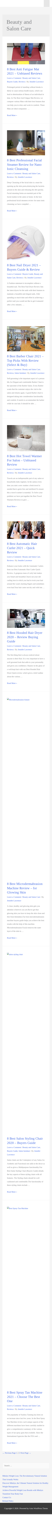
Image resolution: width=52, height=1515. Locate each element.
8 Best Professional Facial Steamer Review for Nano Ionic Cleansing (24, 164)
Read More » (12, 115)
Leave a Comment (14, 78)
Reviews (22, 82)
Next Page (26, 1453)
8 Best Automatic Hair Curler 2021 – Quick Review (22, 548)
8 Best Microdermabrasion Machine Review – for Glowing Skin (25, 888)
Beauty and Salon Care (31, 78)
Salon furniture (20, 373)
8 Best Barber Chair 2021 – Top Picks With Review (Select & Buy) (25, 360)
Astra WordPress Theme (38, 1508)
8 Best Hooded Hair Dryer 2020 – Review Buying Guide (24, 637)
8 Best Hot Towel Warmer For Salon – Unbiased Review (24, 460)
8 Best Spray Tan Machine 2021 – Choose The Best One (24, 1397)
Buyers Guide (12, 82)
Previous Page (9, 1453)
